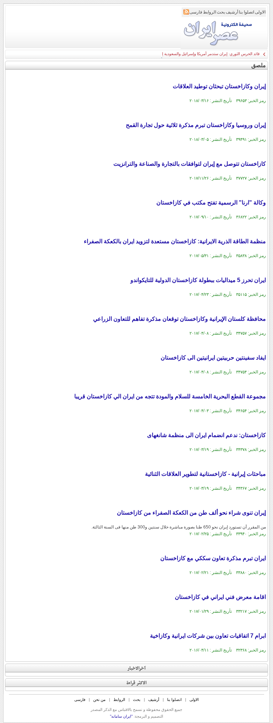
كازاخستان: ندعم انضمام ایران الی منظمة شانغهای (206, 435)
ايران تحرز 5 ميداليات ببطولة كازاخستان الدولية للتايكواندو (198, 280)
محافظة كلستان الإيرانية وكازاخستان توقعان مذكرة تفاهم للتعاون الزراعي (179, 319)
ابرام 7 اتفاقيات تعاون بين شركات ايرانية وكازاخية (208, 636)
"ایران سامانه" (121, 716)
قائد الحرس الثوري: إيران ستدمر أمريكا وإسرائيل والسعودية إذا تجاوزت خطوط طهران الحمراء (184, 54)
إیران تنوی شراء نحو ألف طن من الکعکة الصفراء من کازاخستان (191, 513)
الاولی (260, 12)
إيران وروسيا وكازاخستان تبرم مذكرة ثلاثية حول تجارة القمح (196, 125)
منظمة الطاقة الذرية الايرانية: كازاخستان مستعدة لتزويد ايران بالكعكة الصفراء (175, 241)
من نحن (99, 699)
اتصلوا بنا (246, 12)
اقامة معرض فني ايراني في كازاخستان (220, 597)
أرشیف (232, 12)
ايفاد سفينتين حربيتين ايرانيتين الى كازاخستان (213, 358)
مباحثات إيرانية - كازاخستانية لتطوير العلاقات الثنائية (205, 474)
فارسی (195, 12)
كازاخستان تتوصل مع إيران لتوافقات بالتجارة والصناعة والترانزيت (189, 164)
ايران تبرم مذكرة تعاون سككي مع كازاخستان (213, 558)
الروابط (209, 12)
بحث (221, 12)
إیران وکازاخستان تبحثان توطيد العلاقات (219, 86)
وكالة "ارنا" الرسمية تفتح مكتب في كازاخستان (211, 203)
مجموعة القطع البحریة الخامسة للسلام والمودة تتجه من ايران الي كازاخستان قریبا (170, 396)
